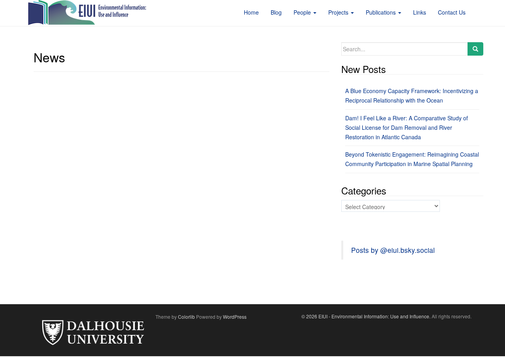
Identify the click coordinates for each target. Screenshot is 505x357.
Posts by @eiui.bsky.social (393, 250)
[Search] (475, 49)
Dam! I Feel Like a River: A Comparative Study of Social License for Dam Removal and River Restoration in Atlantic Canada (406, 127)
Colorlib (186, 316)
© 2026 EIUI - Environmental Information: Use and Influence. (365, 316)
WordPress (235, 316)
